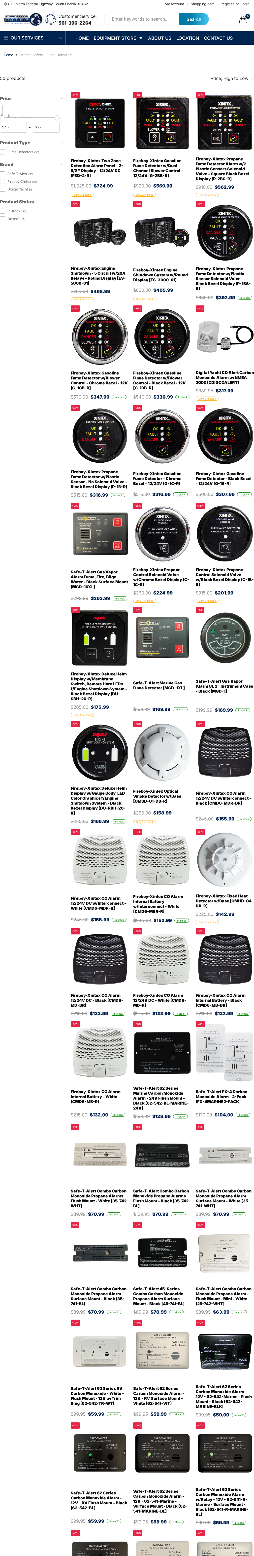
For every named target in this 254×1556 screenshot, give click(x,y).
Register (227, 4)
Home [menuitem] (82, 38)
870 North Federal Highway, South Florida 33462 (48, 4)
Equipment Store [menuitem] (115, 38)
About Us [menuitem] (159, 38)
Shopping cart (202, 4)
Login (245, 4)
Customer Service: (78, 16)
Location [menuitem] (187, 38)
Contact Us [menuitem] (218, 38)
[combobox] (141, 19)
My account (174, 4)
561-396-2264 (75, 23)
